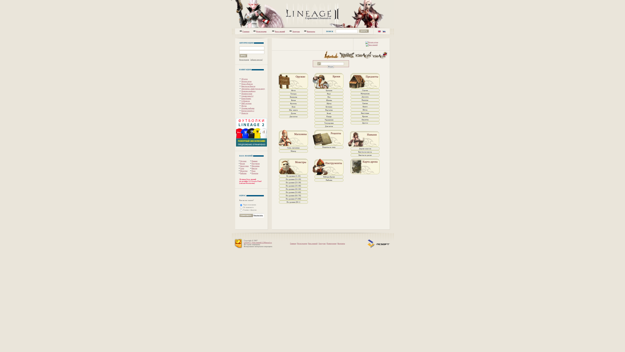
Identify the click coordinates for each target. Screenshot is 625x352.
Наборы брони (329, 177)
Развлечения (331, 243)
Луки (293, 107)
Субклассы (245, 101)
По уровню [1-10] (293, 176)
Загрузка (296, 31)
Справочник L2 (247, 96)
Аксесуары (244, 166)
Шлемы (329, 100)
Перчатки (329, 110)
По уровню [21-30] (293, 182)
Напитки (365, 100)
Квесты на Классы (248, 86)
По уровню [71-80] (293, 199)
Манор (293, 151)
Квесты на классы (365, 152)
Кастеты (293, 103)
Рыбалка (243, 173)
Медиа (244, 106)
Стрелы (365, 90)
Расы (253, 171)
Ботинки (329, 107)
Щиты (329, 103)
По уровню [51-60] (293, 192)
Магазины (255, 166)
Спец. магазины (293, 148)
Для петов (293, 116)
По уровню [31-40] (293, 186)
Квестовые (365, 113)
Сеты (242, 168)
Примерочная (246, 94)
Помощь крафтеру (248, 91)
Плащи (329, 116)
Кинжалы (293, 97)
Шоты (365, 110)
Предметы (256, 163)
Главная (246, 31)
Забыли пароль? (256, 60)
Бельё (329, 113)
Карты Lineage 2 (247, 111)
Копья (293, 100)
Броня (242, 163)
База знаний (280, 31)
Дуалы (293, 113)
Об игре (244, 79)
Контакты (311, 31)
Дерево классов (365, 149)
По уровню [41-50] (293, 189)
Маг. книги (293, 110)
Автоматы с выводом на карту (253, 89)
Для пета (365, 97)
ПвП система (246, 103)
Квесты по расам (365, 155)
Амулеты (364, 120)
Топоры (293, 94)
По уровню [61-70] (293, 196)
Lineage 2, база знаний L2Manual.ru (258, 242)
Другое (365, 123)
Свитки (365, 103)
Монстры (243, 171)
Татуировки (329, 123)
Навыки (254, 161)
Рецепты (255, 173)
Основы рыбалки (247, 108)
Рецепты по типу (329, 147)
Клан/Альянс (246, 98)
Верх (329, 94)
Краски (365, 116)
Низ (328, 97)
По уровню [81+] (293, 202)
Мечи (293, 90)
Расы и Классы (247, 84)
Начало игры (246, 81)
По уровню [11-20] (293, 179)
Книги (365, 107)
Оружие (243, 161)
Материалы (365, 94)
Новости (244, 113)
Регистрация (261, 31)
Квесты (254, 168)
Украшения (329, 120)
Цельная (329, 90)
